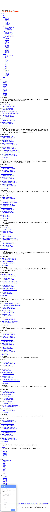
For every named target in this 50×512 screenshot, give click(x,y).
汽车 (6, 68)
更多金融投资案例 (4, 325)
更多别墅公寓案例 (4, 218)
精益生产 (47, 503)
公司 (4, 69)
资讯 (4, 17)
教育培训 (7, 46)
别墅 (6, 66)
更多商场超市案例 (4, 265)
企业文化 (7, 71)
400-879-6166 (3, 443)
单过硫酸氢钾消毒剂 (9, 36)
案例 (4, 37)
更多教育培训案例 (4, 295)
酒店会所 (7, 43)
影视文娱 (7, 52)
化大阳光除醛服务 (9, 55)
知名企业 (7, 41)
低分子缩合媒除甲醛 (9, 27)
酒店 (6, 57)
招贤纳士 (7, 75)
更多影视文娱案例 (4, 441)
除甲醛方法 (7, 20)
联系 (4, 15)
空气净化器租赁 (8, 34)
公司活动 (7, 22)
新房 (6, 65)
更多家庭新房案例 (4, 126)
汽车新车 (7, 50)
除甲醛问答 (7, 23)
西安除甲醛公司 (18, 503)
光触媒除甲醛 (8, 28)
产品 (4, 31)
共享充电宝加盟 (25, 503)
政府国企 (7, 40)
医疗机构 (7, 49)
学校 (6, 59)
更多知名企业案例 (4, 188)
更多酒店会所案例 (4, 249)
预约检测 (2, 13)
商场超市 (7, 45)
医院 (6, 64)
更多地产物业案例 (4, 412)
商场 (6, 61)
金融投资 (7, 47)
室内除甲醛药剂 (8, 32)
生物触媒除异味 (8, 29)
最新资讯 (7, 18)
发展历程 (7, 74)
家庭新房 (7, 38)
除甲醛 (11, 4)
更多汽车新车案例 (4, 383)
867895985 (2, 447)
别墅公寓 (7, 42)
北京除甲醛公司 (41, 503)
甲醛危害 (7, 19)
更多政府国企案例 (4, 157)
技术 (4, 26)
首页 (4, 77)
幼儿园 (6, 60)
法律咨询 (31, 503)
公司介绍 (7, 70)
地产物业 (7, 51)
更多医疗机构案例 (4, 354)
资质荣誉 (7, 73)
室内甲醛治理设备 (9, 33)
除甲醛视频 (7, 24)
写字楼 (6, 63)
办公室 (6, 56)
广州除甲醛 (35, 503)
